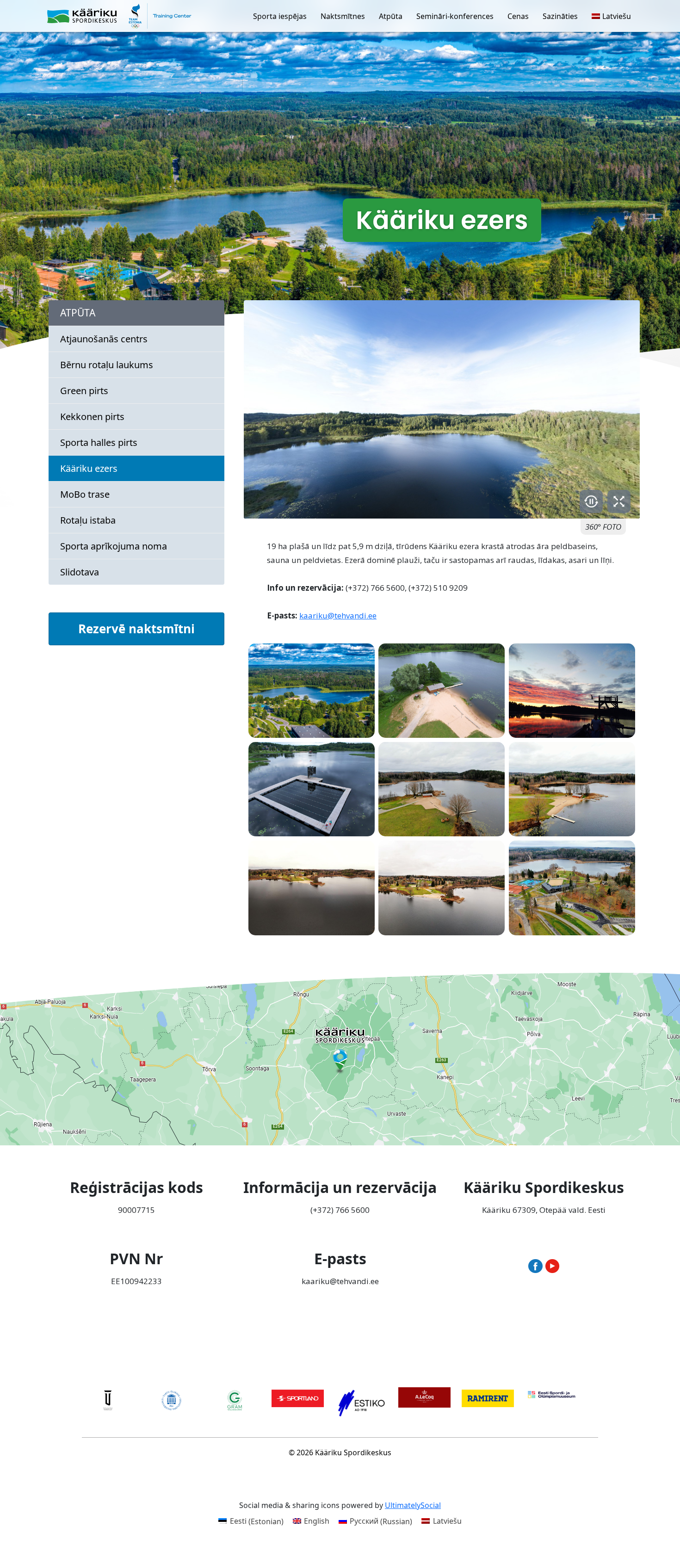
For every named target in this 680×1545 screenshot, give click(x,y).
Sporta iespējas (280, 16)
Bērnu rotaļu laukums (106, 364)
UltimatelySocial (413, 1505)
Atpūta (390, 16)
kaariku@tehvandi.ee (338, 615)
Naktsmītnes (343, 16)
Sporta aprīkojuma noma (113, 546)
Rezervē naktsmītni (136, 628)
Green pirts (84, 390)
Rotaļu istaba (88, 520)
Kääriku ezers (88, 468)
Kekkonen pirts (92, 416)
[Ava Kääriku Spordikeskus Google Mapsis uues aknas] (340, 1059)
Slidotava (79, 572)
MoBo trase (85, 494)
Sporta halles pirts (98, 442)
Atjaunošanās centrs (104, 339)
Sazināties (560, 16)
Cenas (518, 16)
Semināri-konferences (455, 16)
